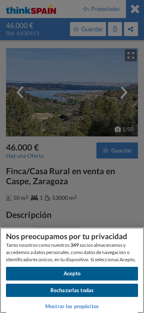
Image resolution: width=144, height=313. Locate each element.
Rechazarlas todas (72, 290)
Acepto (72, 273)
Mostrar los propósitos (72, 306)
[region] (72, 270)
